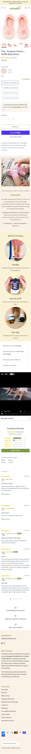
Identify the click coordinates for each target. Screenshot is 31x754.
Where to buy (5, 696)
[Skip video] (2, 374)
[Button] (3, 119)
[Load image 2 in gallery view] (15, 26)
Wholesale (4, 708)
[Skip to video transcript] (6, 374)
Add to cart (15, 127)
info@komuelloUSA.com (8, 638)
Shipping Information (7, 699)
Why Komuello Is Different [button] (11, 360)
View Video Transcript (15, 418)
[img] (5, 476)
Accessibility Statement (8, 711)
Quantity (4, 115)
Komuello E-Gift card (7, 721)
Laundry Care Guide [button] (9, 365)
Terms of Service (6, 717)
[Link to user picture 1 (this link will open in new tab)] (5, 497)
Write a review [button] (15, 450)
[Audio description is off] (12, 374)
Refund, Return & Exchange (9, 702)
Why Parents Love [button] (12, 346)
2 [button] (13, 599)
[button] (6, 8)
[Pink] (3, 71)
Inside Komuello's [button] (13, 352)
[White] (9, 71)
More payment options (15, 136)
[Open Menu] (2, 8)
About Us (4, 693)
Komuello (7, 748)
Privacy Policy (5, 714)
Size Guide (4, 690)
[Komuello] (15, 7)
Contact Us (4, 705)
